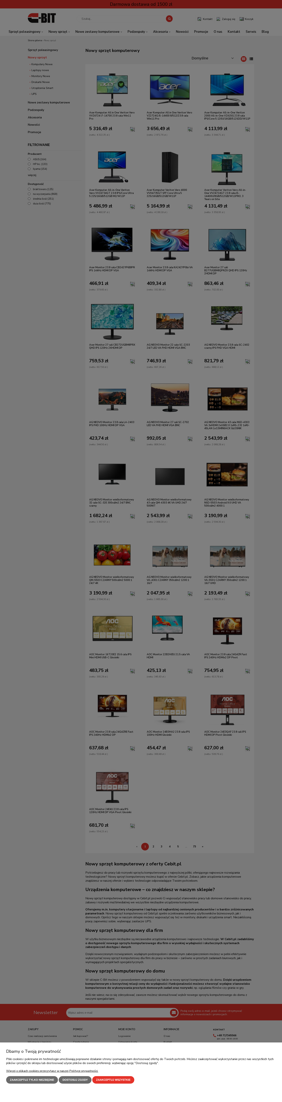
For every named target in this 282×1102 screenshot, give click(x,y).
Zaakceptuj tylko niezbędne (32, 1079)
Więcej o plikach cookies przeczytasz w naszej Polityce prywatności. (52, 1071)
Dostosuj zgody (75, 1079)
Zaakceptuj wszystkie (113, 1079)
